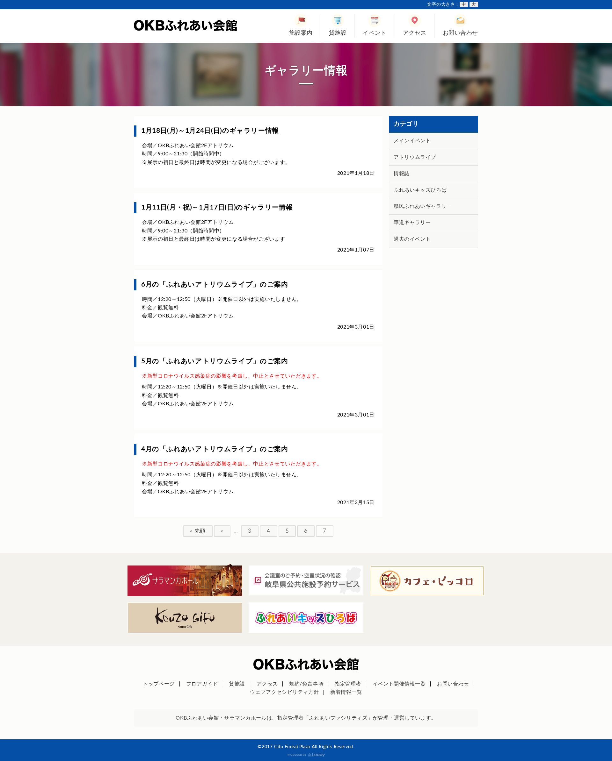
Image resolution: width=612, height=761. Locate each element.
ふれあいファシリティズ (338, 718)
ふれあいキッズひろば (420, 190)
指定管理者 (348, 683)
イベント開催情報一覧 (399, 683)
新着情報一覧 (346, 692)
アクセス (414, 33)
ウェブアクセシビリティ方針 (284, 692)
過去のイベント (412, 239)
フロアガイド (202, 683)
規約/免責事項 (306, 683)
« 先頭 (198, 531)
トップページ (159, 683)
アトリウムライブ (415, 157)
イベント (374, 33)
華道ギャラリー (412, 222)
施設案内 (301, 33)
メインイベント (412, 140)
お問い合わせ (460, 33)
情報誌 (402, 173)
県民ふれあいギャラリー (423, 206)
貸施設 (338, 33)
